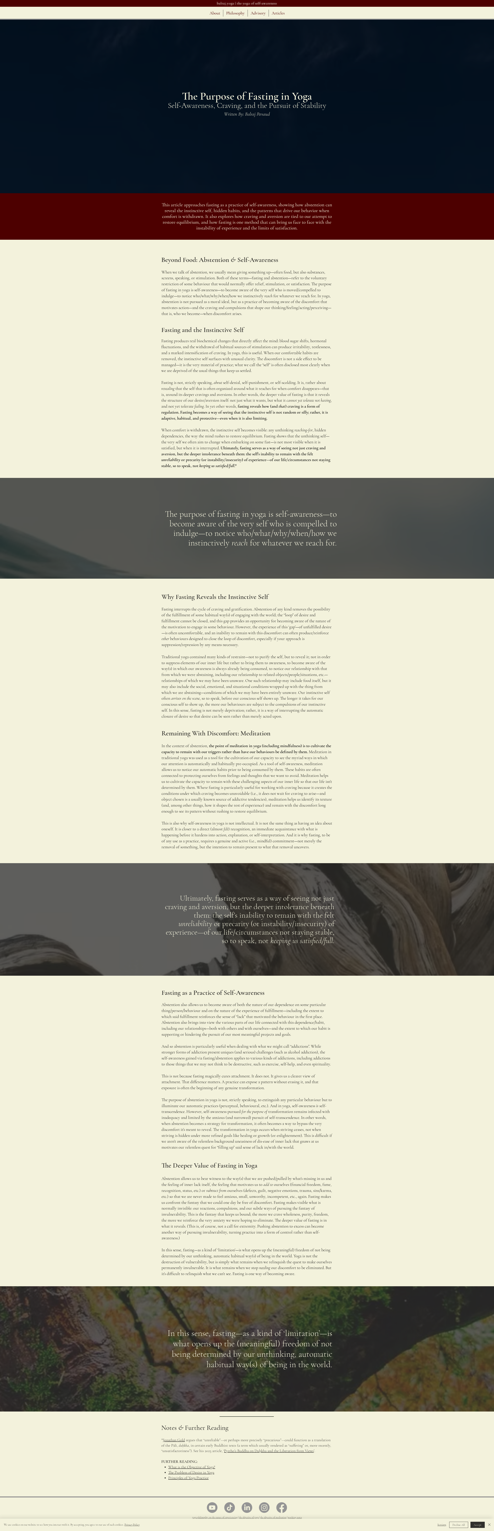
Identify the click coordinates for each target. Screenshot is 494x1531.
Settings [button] (441, 1524)
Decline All (459, 1525)
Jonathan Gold (174, 1440)
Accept (477, 1525)
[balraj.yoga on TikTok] (229, 1507)
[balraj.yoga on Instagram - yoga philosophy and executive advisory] (264, 1507)
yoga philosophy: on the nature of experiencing (215, 1517)
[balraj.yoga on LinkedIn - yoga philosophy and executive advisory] (247, 1507)
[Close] (489, 1525)
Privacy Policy (132, 1524)
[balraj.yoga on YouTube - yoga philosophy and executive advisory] (212, 1507)
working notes (295, 1517)
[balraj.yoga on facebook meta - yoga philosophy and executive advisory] (281, 1507)
